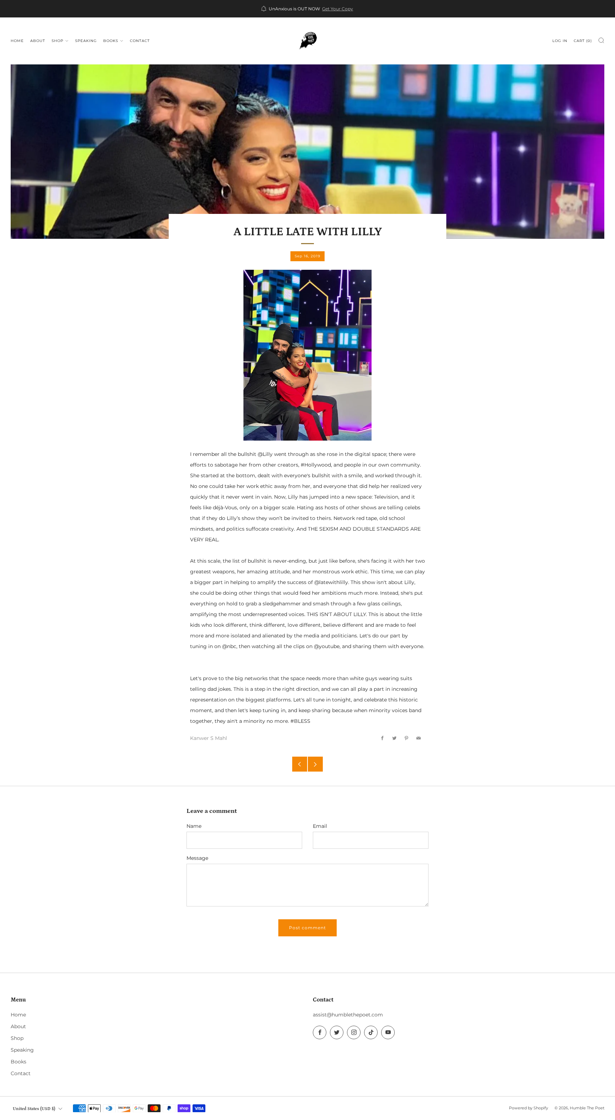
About (37, 40)
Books (110, 40)
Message (197, 858)
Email (320, 826)
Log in (559, 40)
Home (17, 40)
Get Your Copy (337, 8)
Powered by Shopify (528, 1107)
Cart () (583, 40)
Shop (57, 40)
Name (193, 826)
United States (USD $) (34, 1108)
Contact (140, 40)
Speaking (86, 40)
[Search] (601, 40)
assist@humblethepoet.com (348, 1015)
